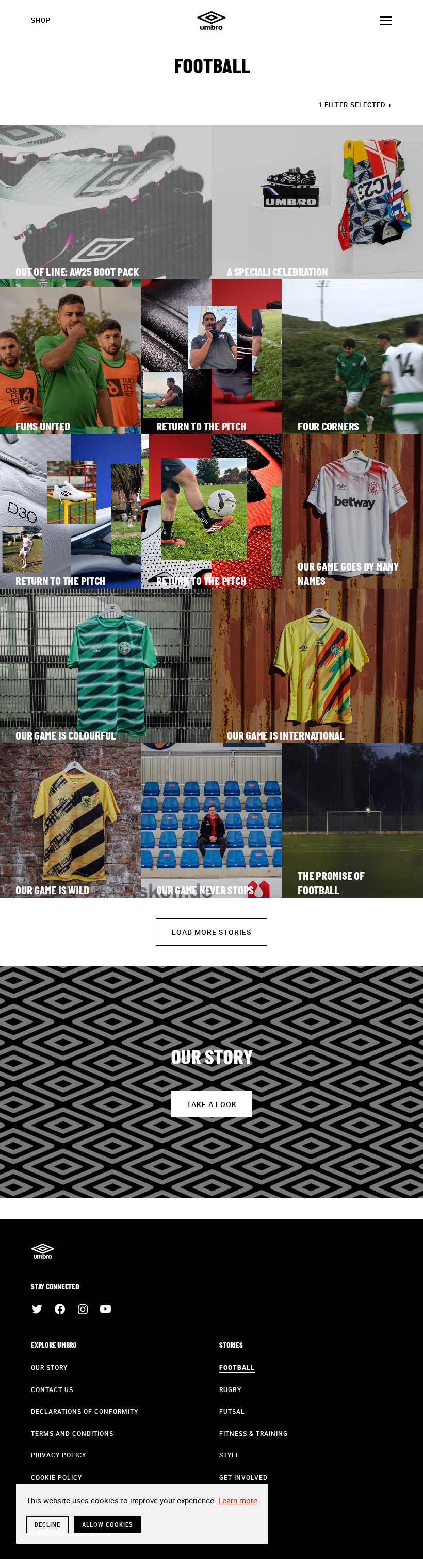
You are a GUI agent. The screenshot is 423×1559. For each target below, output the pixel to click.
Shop (41, 20)
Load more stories (211, 932)
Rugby (230, 1389)
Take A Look (212, 1104)
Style (229, 1455)
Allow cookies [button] (107, 1524)
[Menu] (386, 20)
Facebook (59, 1309)
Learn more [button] (237, 1500)
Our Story (49, 1367)
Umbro (211, 20)
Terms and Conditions (72, 1433)
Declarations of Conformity (84, 1411)
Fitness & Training (253, 1433)
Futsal (232, 1411)
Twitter (37, 1309)
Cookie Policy (56, 1477)
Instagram (82, 1309)
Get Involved (243, 1477)
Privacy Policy (58, 1455)
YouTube (105, 1309)
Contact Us (52, 1389)
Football (237, 1367)
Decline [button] (47, 1524)
